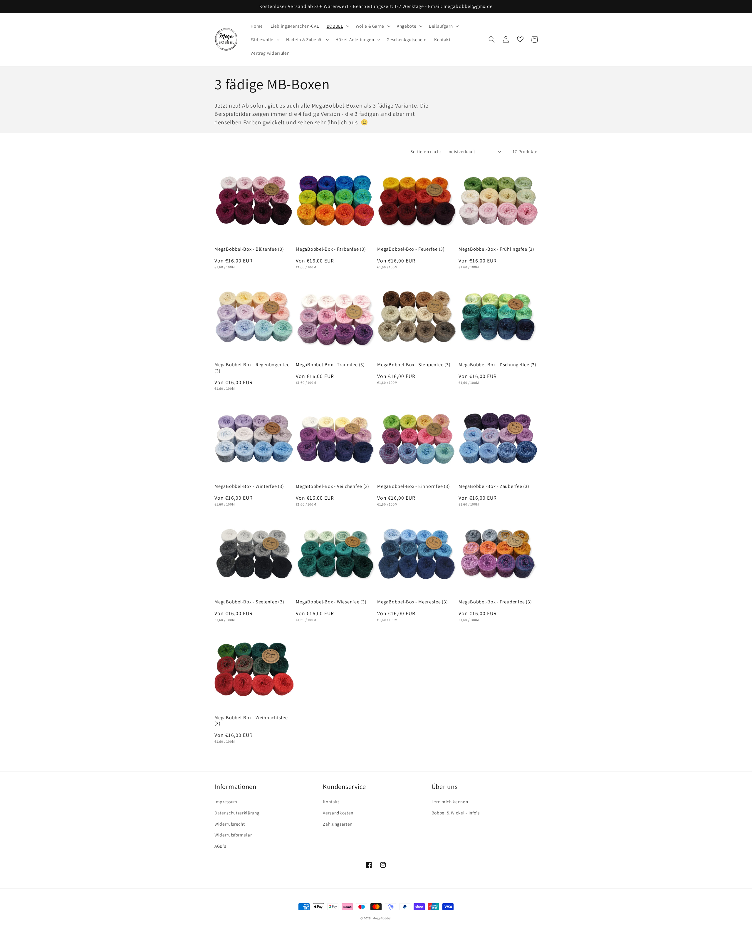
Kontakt (331, 801)
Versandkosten (338, 813)
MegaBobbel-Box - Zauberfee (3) (494, 486)
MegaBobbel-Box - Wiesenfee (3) (331, 602)
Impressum (225, 801)
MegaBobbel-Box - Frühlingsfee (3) (496, 249)
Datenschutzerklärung (236, 813)
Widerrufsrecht (229, 824)
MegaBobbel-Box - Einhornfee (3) (413, 486)
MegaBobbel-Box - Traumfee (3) (330, 365)
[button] (337, 26)
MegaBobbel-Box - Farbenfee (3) (331, 249)
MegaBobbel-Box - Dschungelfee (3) (497, 365)
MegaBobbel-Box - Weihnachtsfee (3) (251, 721)
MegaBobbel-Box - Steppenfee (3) (413, 365)
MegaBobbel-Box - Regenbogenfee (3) (252, 368)
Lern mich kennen (450, 801)
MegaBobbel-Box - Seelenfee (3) (249, 602)
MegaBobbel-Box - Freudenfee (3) (495, 602)
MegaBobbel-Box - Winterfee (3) (249, 486)
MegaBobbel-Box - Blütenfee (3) (249, 249)
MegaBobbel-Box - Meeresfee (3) (412, 602)
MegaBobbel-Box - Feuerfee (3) (411, 249)
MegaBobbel (382, 918)
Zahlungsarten (337, 824)
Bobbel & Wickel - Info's (456, 813)
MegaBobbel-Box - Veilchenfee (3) (332, 486)
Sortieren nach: (425, 151)
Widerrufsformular (233, 835)
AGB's (220, 846)
